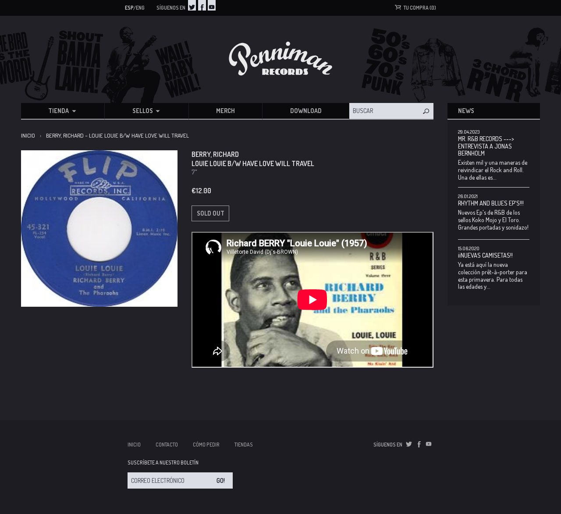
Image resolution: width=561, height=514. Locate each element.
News (466, 110)
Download (306, 110)
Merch (225, 110)
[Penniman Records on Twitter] (192, 5)
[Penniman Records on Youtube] (212, 5)
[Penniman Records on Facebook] (202, 5)
